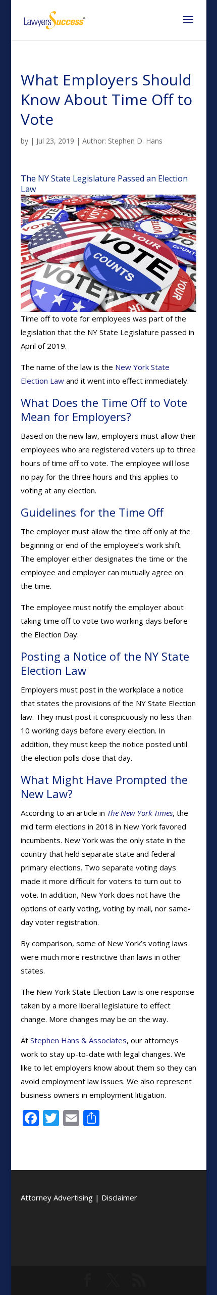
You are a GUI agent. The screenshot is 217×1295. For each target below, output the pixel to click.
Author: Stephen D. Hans (122, 141)
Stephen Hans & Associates (78, 1040)
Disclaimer (119, 1197)
